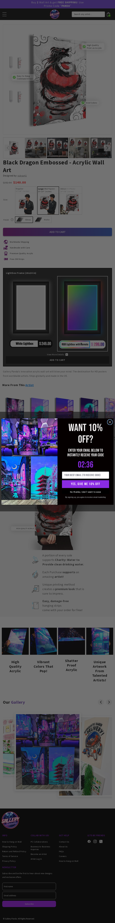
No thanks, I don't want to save (85, 491)
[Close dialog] (109, 422)
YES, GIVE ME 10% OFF (85, 484)
